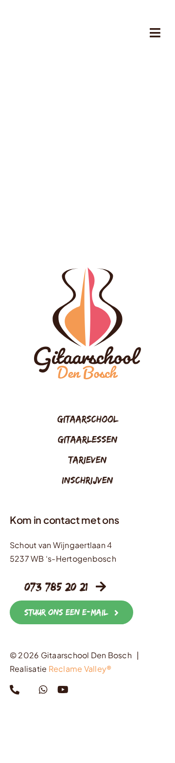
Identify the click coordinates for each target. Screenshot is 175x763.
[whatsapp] (43, 690)
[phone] (14, 690)
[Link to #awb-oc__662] (155, 33)
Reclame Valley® (80, 669)
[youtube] (63, 690)
